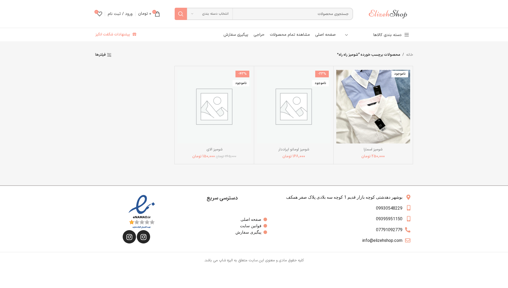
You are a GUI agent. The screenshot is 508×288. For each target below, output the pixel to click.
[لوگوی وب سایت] (390, 14)
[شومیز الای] (214, 106)
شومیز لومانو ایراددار (293, 149)
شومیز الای (214, 149)
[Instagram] (143, 236)
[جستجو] (181, 14)
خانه (409, 55)
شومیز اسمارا (373, 149)
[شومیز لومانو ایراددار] (294, 106)
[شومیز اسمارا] (373, 106)
